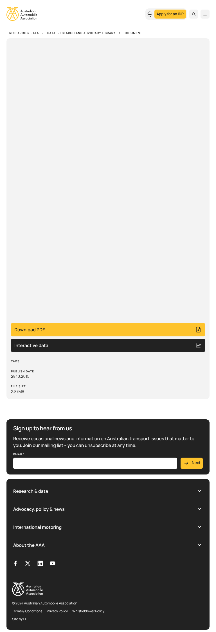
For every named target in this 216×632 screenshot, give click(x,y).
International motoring (37, 527)
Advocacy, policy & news (39, 509)
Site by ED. (20, 619)
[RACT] (150, 14)
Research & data (30, 491)
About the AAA (29, 545)
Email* (19, 454)
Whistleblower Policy (88, 611)
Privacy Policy (57, 611)
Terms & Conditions (27, 611)
